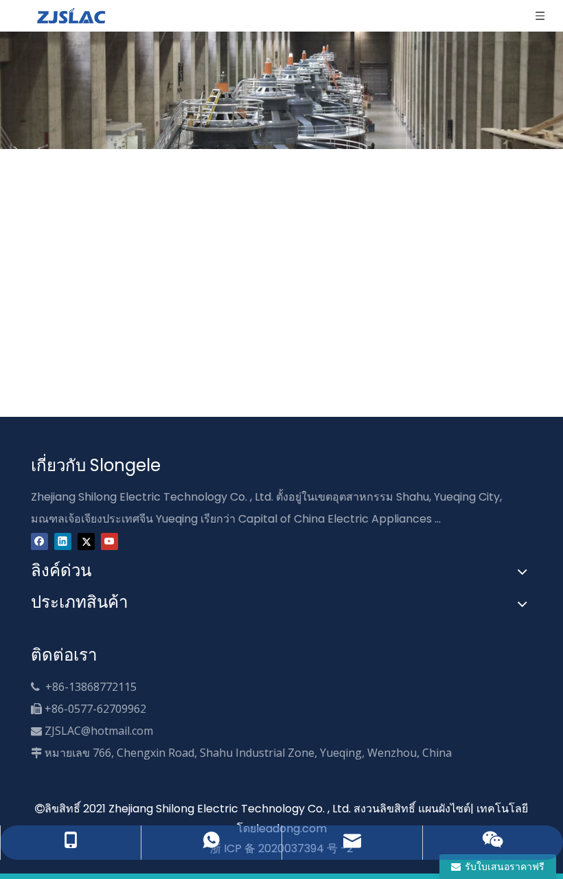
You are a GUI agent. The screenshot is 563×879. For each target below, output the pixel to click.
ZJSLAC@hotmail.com (99, 730)
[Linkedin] (62, 541)
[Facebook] (39, 541)
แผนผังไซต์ (444, 809)
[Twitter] (86, 541)
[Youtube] (109, 541)
